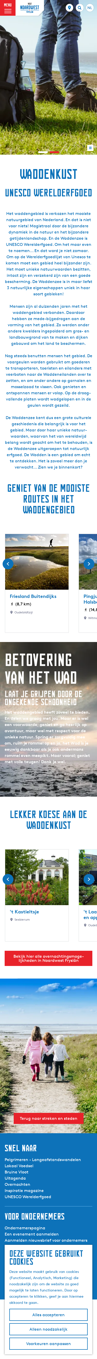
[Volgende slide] (89, 563)
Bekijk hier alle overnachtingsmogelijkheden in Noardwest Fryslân (48, 958)
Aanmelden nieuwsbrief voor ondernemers (46, 1240)
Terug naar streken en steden (48, 1118)
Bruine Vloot (16, 1172)
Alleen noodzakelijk (48, 1329)
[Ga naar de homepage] (29, 8)
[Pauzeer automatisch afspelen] (90, 148)
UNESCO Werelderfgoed (28, 1196)
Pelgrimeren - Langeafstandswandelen (43, 1159)
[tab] (43, 152)
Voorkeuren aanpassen (48, 1343)
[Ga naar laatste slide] (8, 563)
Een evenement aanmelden (32, 1234)
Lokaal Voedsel (19, 1165)
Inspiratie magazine (24, 1190)
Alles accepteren (48, 1314)
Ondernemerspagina (25, 1227)
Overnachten (17, 1184)
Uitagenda (15, 1178)
